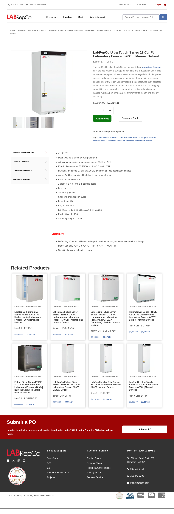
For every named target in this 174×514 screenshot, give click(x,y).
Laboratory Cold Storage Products (31, 30)
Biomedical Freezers (108, 137)
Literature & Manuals (22, 170)
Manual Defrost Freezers (104, 141)
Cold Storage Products (129, 137)
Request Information (37, 5)
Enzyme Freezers (148, 137)
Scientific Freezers (143, 141)
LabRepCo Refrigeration (113, 131)
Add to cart (102, 118)
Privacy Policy (32, 496)
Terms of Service (47, 496)
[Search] (163, 17)
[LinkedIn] (19, 461)
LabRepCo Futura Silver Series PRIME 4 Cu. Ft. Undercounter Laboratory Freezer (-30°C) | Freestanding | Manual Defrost (68, 317)
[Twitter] (13, 461)
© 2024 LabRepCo (17, 496)
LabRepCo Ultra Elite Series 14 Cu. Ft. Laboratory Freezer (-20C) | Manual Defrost (106, 384)
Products (51, 17)
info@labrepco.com (139, 483)
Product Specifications (23, 153)
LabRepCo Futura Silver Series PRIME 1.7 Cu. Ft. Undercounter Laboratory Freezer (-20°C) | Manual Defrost (27, 317)
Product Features (21, 162)
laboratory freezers (151, 67)
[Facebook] (8, 461)
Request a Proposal (22, 179)
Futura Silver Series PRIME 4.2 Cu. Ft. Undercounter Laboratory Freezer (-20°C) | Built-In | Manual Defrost (143, 316)
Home (12, 30)
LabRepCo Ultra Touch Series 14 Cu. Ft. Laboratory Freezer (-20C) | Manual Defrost (143, 386)
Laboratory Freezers (85, 30)
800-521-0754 (17, 5)
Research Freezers (125, 141)
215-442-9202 (137, 476)
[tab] (30, 152)
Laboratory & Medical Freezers (61, 30)
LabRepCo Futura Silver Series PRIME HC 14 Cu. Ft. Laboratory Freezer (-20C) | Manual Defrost (67, 386)
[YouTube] (24, 461)
